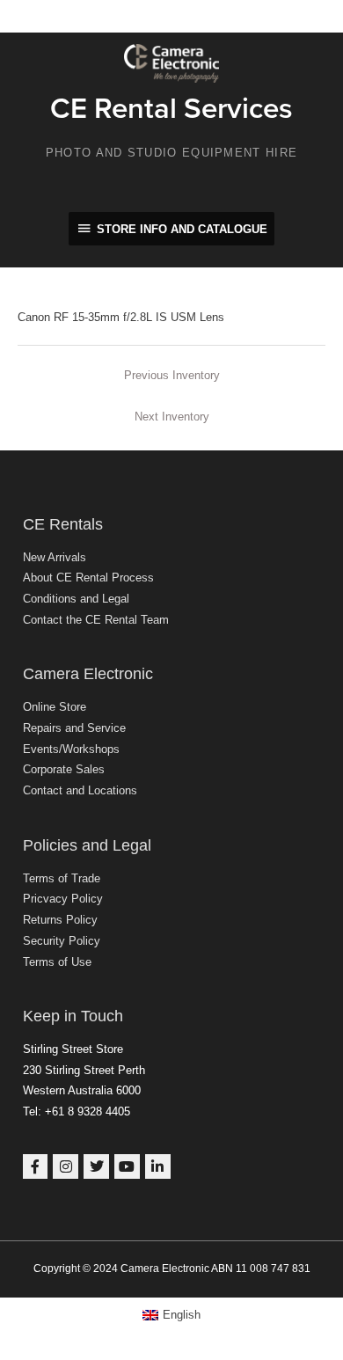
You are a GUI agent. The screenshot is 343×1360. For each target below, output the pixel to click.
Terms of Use (57, 962)
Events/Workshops (71, 749)
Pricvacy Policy (63, 898)
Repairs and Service (74, 728)
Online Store (54, 706)
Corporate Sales (64, 769)
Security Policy (61, 940)
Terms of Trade (61, 878)
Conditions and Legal (76, 598)
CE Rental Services (171, 108)
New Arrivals (54, 557)
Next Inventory (172, 416)
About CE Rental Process (88, 577)
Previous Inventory (172, 375)
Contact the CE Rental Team (96, 619)
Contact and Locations (80, 790)
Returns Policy (60, 919)
